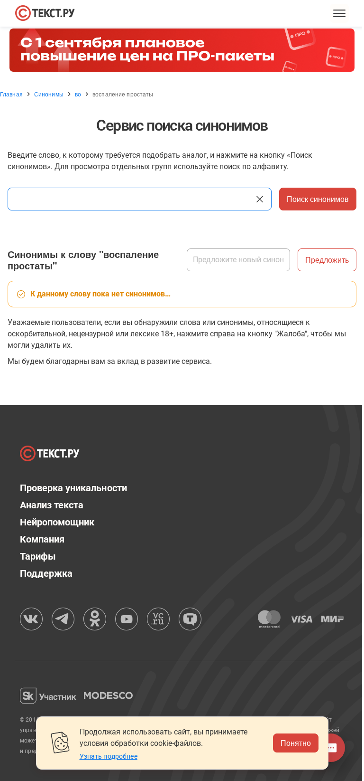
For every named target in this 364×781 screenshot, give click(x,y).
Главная (11, 94)
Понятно (296, 742)
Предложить (327, 259)
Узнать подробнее (108, 756)
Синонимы (49, 94)
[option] (182, 50)
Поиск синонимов (318, 198)
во (78, 94)
